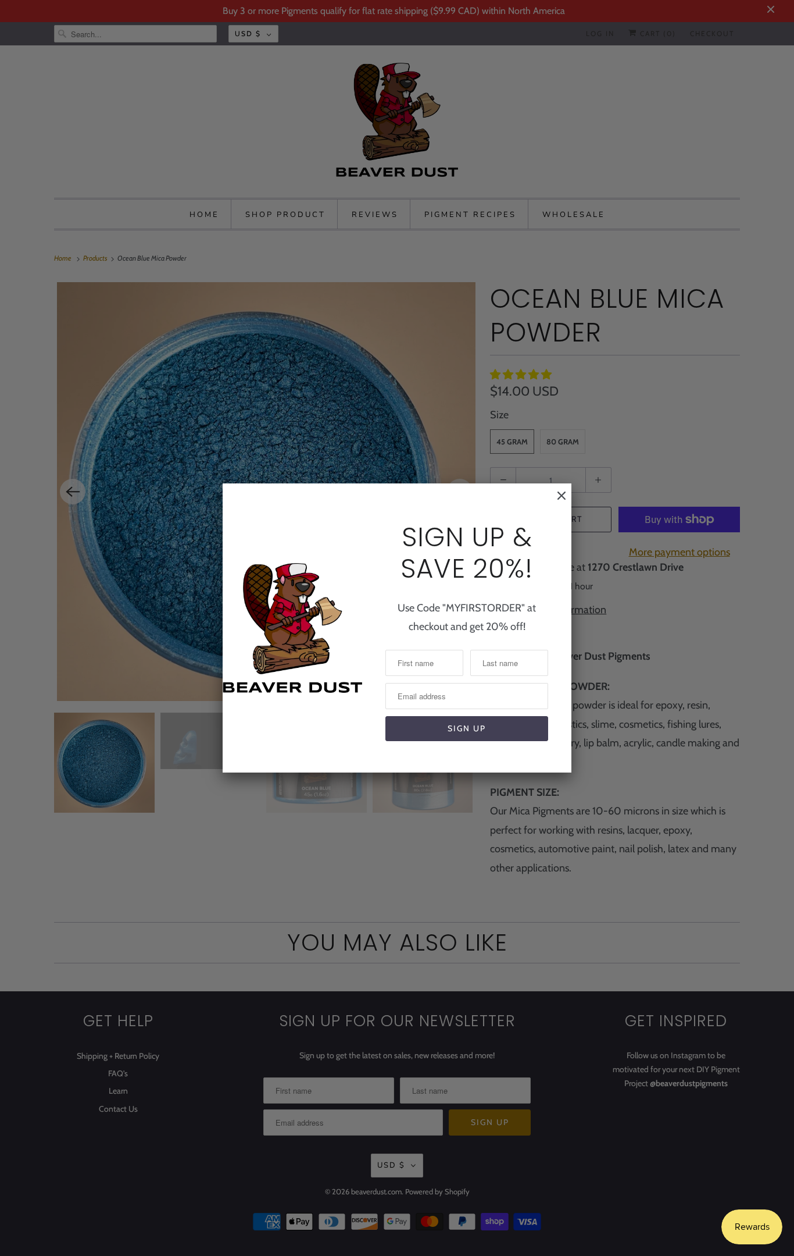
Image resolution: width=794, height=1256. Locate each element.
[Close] (556, 501)
